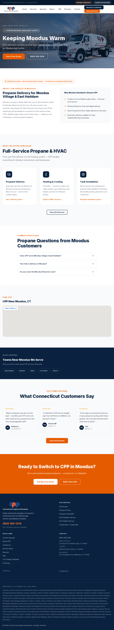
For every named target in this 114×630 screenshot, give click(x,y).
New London (104, 603)
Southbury (53, 611)
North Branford (36, 606)
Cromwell (106, 593)
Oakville (74, 606)
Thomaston (6, 614)
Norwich (68, 606)
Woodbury (101, 617)
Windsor (70, 617)
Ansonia (11, 590)
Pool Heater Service (66, 521)
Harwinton (99, 598)
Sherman (11, 611)
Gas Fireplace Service (67, 517)
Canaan (26, 593)
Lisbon (43, 601)
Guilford (68, 598)
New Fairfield (77, 603)
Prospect (51, 609)
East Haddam (9, 371)
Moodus (40, 603)
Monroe (27, 603)
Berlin (45, 590)
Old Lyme (81, 606)
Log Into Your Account (102, 2)
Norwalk (62, 606)
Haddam (22, 371)
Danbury (5, 595)
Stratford (95, 611)
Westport (28, 617)
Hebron (55, 371)
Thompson (14, 614)
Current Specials (9, 538)
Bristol (103, 590)
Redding (63, 609)
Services (33, 9)
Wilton (50, 617)
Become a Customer (94, 7)
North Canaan (46, 606)
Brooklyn (13, 593)
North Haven (55, 606)
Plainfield (6, 609)
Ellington (107, 595)
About (52, 9)
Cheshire (46, 593)
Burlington (20, 593)
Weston (21, 617)
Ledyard (37, 601)
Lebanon (31, 601)
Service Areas (13, 25)
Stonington (88, 611)
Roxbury (84, 609)
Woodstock (6, 620)
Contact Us (7, 545)
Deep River (17, 595)
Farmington (22, 598)
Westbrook (14, 617)
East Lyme (79, 595)
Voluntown (54, 614)
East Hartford (63, 595)
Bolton (76, 590)
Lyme (54, 601)
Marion (81, 601)
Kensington (6, 601)
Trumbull (35, 614)
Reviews (67, 9)
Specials (43, 9)
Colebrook (71, 593)
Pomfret (32, 609)
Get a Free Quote (13, 56)
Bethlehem (61, 590)
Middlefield (6, 603)
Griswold (57, 598)
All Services (63, 507)
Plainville (12, 609)
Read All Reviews (57, 441)
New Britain (59, 603)
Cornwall (93, 593)
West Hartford (106, 614)
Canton (39, 593)
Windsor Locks (78, 617)
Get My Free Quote (45, 482)
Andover (5, 590)
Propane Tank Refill (66, 514)
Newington (14, 606)
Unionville (41, 614)
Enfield (5, 598)
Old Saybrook (89, 606)
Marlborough (88, 601)
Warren (68, 614)
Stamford (75, 611)
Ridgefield (69, 609)
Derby (23, 595)
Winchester (56, 617)
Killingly (16, 601)
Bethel (55, 590)
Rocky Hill (77, 609)
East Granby (35, 595)
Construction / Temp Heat (68, 525)
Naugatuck (51, 603)
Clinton (57, 593)
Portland (39, 609)
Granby (43, 598)
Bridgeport (88, 590)
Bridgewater (97, 590)
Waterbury (83, 614)
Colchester (44, 371)
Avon (22, 590)
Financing (6, 563)
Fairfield (15, 598)
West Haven (7, 617)
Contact (77, 9)
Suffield (101, 611)
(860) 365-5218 (92, 11)
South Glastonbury (33, 611)
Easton (101, 595)
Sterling (81, 611)
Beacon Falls (38, 590)
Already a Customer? (84, 2)
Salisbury (95, 609)
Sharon (107, 609)
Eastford (96, 595)
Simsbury (18, 611)
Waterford (90, 614)
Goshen (37, 598)
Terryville (108, 611)
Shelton (5, 611)
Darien (11, 595)
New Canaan (68, 603)
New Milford (7, 606)
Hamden (80, 598)
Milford (21, 603)
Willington (44, 617)
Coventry (100, 593)
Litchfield (49, 601)
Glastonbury (30, 598)
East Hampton (54, 595)
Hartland (92, 598)
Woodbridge (94, 617)
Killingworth (24, 601)
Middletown (15, 603)
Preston (44, 609)
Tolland (21, 614)
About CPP (7, 541)
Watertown (97, 614)
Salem (32, 371)
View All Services (57, 212)
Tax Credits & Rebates (11, 559)
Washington (75, 614)
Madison (60, 601)
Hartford (86, 598)
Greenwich (49, 598)
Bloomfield (69, 590)
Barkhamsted (28, 590)
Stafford (68, 611)
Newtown (22, 606)
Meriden (96, 601)
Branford (81, 590)
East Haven (72, 595)
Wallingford (61, 614)
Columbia (86, 593)
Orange (97, 606)
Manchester (67, 601)
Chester (51, 593)
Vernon (47, 614)
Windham (64, 617)
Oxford (102, 606)
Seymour (101, 609)
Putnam (57, 609)
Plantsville (19, 609)
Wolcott (86, 617)
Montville (34, 603)
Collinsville (79, 593)
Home (24, 9)
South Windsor (44, 611)
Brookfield (6, 593)
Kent (12, 601)
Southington (61, 611)
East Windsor (88, 595)
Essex (10, 598)
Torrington (27, 614)
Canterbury (33, 593)
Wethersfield (36, 617)
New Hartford (86, 603)
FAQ (59, 9)
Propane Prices (65, 510)
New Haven (95, 603)
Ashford (17, 590)
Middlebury (103, 601)
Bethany (49, 590)
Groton (62, 598)
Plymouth (26, 609)
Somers (24, 611)
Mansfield (75, 601)
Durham (28, 595)
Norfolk (28, 606)
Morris (45, 603)
